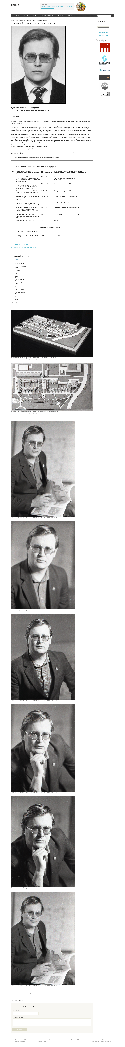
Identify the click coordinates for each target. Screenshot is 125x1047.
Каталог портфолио (47, 15)
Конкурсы (71, 15)
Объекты (34, 15)
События (25, 15)
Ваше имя (17, 1011)
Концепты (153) (101, 30)
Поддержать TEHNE (75, 1039)
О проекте (16, 15)
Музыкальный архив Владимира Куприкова (23, 247)
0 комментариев (29, 993)
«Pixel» (105, 1041)
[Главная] (15, 6)
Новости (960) (101, 24)
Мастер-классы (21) (102, 32)
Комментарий (18, 1017)
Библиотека (60, 15)
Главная (13, 20)
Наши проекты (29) (102, 35)
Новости (23, 20)
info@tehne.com (42, 1041)
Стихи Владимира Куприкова (19, 244)
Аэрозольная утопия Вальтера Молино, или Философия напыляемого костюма (57, 7)
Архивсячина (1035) (103, 27)
